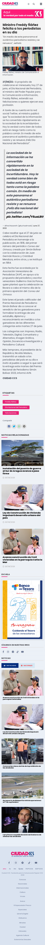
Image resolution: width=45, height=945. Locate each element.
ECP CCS (38, 869)
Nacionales (22, 884)
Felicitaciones (10, 413)
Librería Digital (22, 914)
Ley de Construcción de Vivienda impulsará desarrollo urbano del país (22, 515)
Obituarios (22, 918)
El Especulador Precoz (22, 905)
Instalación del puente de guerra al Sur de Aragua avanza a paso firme (22, 471)
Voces (22, 896)
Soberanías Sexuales (22, 939)
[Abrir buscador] (33, 4)
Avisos (22, 901)
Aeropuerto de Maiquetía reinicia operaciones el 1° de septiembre (22, 801)
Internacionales (22, 888)
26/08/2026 (10, 478)
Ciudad (22, 927)
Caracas (22, 879)
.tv (10, 869)
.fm (14, 869)
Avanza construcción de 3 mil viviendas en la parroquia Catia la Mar (22, 560)
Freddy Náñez (10, 402)
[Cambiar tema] (28, 4)
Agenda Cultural (22, 935)
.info (4, 869)
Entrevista (22, 931)
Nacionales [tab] (28, 666)
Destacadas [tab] (11, 666)
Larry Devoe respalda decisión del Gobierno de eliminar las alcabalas (22, 835)
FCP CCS (29, 869)
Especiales (22, 909)
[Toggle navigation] (40, 4)
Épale (21, 869)
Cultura (22, 892)
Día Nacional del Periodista (16, 407)
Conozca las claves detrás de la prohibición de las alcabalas (22, 767)
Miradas (22, 923)
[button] (22, 609)
